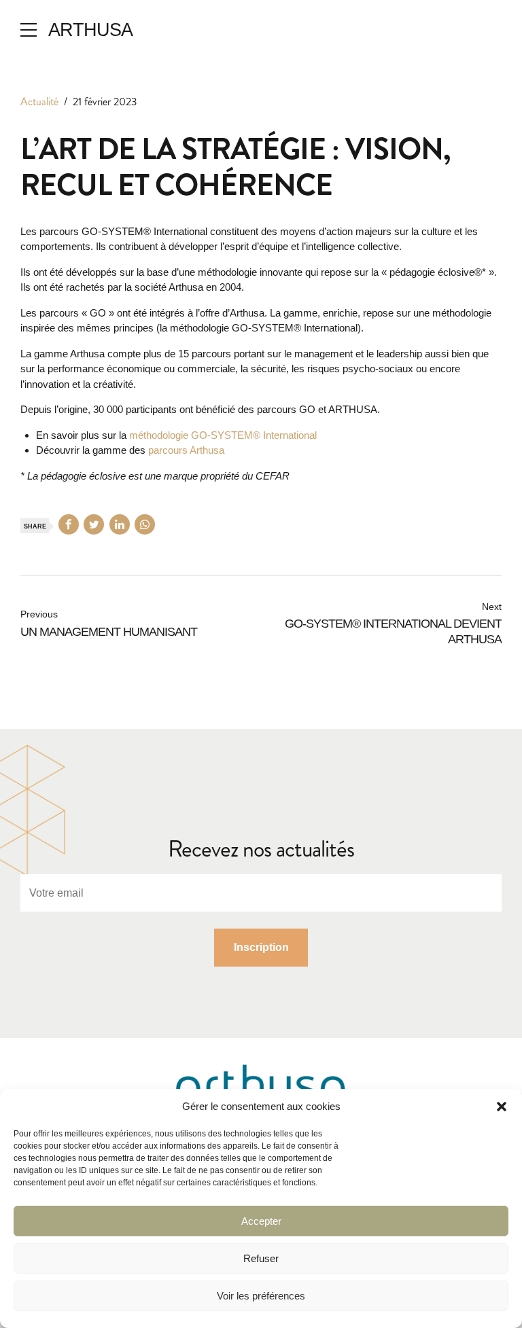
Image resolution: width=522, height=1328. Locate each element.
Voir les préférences (261, 1296)
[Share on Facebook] (68, 524)
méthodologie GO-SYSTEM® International (223, 435)
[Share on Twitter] (94, 524)
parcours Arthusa (186, 450)
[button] (501, 1106)
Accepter (261, 1221)
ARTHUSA (90, 30)
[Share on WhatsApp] (145, 524)
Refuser (261, 1258)
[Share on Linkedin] (119, 524)
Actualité (39, 101)
